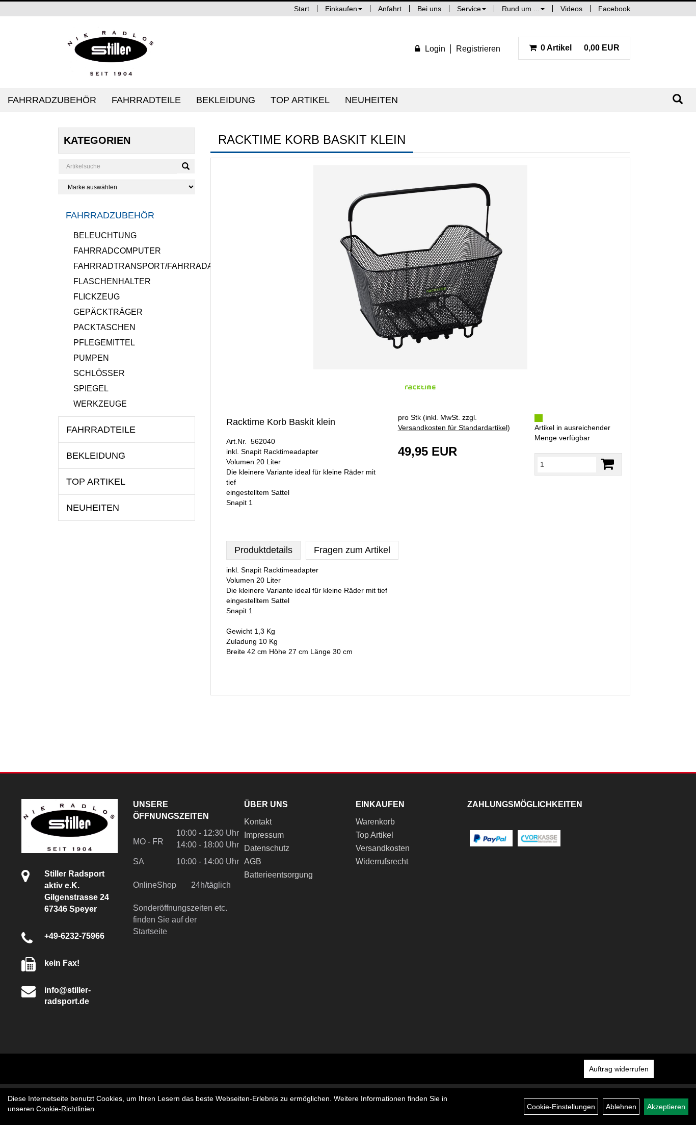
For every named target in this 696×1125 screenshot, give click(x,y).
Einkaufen (341, 8)
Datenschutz (266, 848)
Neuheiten (371, 100)
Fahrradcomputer (117, 250)
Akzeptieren (666, 1107)
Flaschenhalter (112, 281)
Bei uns (429, 8)
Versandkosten (383, 848)
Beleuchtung (105, 235)
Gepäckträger (108, 312)
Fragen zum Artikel (352, 550)
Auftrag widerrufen (619, 1069)
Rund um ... (521, 8)
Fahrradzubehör (52, 100)
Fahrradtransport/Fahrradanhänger (134, 266)
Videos (571, 8)
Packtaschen (104, 327)
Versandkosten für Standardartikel (452, 427)
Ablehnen (621, 1107)
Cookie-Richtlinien (65, 1109)
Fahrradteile (146, 100)
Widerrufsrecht (382, 861)
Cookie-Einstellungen (561, 1107)
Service (469, 8)
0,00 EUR (580, 47)
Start (301, 8)
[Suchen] (677, 99)
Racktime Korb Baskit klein (280, 422)
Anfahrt (389, 8)
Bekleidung (225, 100)
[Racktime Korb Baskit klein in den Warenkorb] (607, 464)
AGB (252, 861)
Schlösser (99, 373)
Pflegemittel (104, 342)
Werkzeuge (100, 403)
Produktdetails (263, 550)
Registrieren (478, 48)
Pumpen (91, 358)
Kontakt (258, 821)
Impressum (264, 835)
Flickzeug (96, 296)
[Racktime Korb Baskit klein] (420, 267)
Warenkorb (375, 821)
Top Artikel (300, 100)
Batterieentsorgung (278, 874)
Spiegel (91, 388)
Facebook (614, 8)
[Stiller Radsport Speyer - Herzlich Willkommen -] (111, 52)
